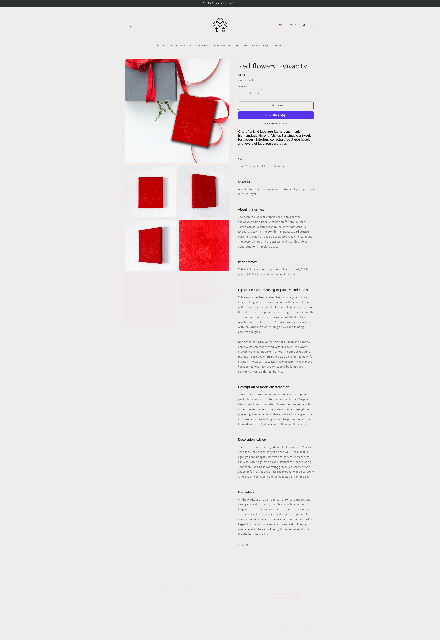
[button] (129, 25)
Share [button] (244, 545)
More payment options (276, 123)
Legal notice (199, 638)
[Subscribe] (183, 595)
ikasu (136, 638)
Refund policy (148, 638)
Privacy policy (165, 638)
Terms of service (183, 638)
